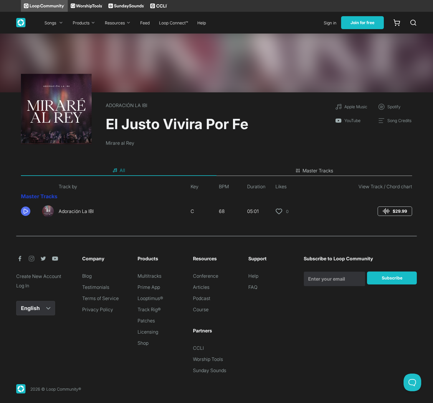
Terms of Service (100, 298)
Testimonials (95, 287)
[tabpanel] (216, 202)
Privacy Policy (97, 309)
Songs (50, 22)
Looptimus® (150, 298)
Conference (205, 276)
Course (201, 309)
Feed (145, 22)
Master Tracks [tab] (318, 171)
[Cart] (396, 22)
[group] (395, 211)
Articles (201, 287)
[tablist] (216, 170)
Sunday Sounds (209, 370)
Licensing (148, 332)
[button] (29, 211)
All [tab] (122, 170)
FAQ (252, 287)
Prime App (149, 287)
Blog (87, 276)
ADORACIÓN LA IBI (126, 105)
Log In (22, 286)
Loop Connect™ (173, 22)
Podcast (201, 298)
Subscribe (392, 277)
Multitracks (149, 276)
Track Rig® (149, 309)
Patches (146, 321)
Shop (143, 343)
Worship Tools (208, 359)
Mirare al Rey (120, 143)
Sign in (330, 22)
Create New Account (38, 276)
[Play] (25, 211)
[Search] (413, 22)
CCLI (198, 348)
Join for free (362, 22)
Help (201, 22)
